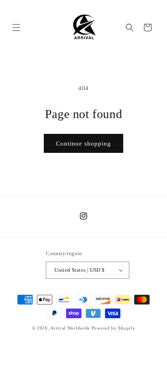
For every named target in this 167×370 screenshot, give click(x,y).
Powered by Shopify (113, 328)
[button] (16, 27)
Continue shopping (83, 143)
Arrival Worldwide (70, 328)
